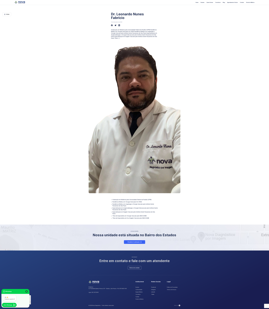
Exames (202, 2)
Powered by (30, 300)
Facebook (153, 287)
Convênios (218, 2)
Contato (242, 2)
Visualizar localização (133, 242)
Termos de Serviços (171, 289)
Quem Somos (210, 2)
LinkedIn (153, 292)
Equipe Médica (139, 292)
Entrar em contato (135, 267)
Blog (224, 2)
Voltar (7, 14)
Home (197, 2)
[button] (26, 291)
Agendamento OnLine (232, 2)
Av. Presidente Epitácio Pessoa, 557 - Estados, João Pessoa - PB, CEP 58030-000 (108, 288)
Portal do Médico (250, 2)
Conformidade (139, 289)
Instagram (153, 289)
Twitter (152, 294)
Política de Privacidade (172, 287)
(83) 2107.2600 (95, 292)
